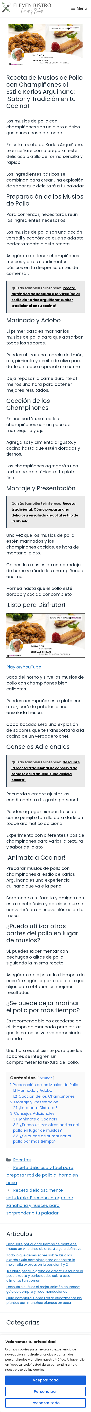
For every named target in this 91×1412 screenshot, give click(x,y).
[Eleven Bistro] (26, 8)
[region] (45, 1373)
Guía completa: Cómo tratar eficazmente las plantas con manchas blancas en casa (44, 1300)
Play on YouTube (23, 667)
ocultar (46, 1078)
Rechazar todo (46, 1402)
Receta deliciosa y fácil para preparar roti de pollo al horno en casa (42, 1175)
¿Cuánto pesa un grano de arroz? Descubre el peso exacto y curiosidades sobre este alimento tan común (44, 1276)
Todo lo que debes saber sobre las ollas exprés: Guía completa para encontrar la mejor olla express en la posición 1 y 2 (40, 1260)
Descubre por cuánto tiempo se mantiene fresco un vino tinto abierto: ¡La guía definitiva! (44, 1246)
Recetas (22, 1160)
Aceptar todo (46, 1380)
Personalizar (45, 1391)
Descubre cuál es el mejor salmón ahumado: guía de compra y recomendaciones (43, 1289)
